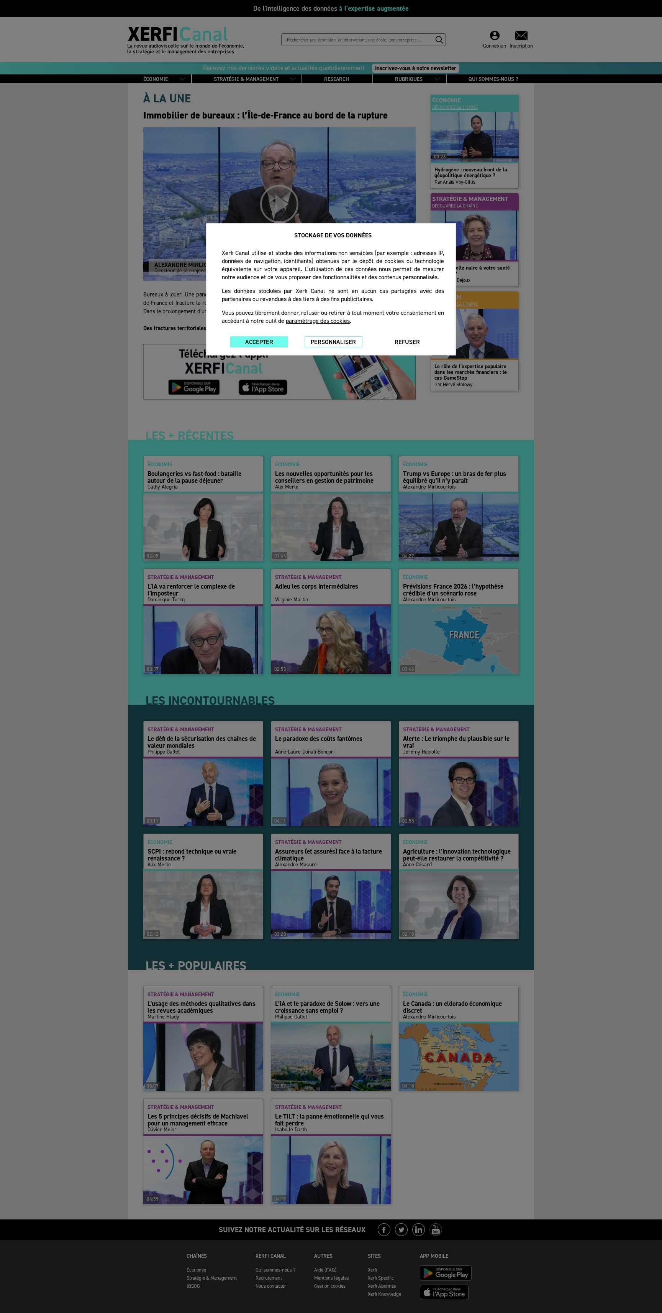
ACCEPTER (259, 342)
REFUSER (407, 342)
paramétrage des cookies (318, 321)
